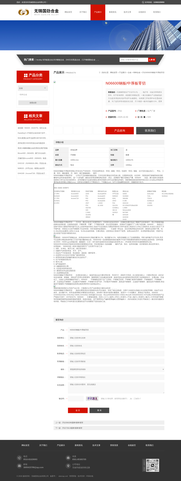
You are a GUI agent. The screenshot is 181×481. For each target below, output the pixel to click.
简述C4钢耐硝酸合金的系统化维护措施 (33, 148)
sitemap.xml (63, 476)
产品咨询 (119, 130)
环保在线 (89, 476)
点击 (45, 88)
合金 (21, 88)
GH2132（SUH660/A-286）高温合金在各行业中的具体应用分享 (33, 163)
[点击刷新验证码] (92, 398)
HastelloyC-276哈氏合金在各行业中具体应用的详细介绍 (33, 133)
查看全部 (33, 103)
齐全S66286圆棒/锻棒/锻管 (72, 423)
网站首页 (68, 12)
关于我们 (83, 12)
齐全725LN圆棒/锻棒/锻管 (72, 428)
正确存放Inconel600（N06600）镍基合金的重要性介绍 (33, 158)
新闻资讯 (112, 12)
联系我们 (157, 12)
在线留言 (142, 12)
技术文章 (127, 12)
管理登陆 (72, 476)
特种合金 (23, 94)
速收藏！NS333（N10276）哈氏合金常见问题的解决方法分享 (33, 128)
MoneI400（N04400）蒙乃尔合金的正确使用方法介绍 (33, 153)
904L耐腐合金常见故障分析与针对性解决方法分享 (33, 138)
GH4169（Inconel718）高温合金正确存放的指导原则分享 (33, 173)
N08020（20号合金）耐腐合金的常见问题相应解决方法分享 (33, 168)
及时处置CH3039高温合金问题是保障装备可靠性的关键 (33, 143)
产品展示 (98, 12)
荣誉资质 (114, 445)
